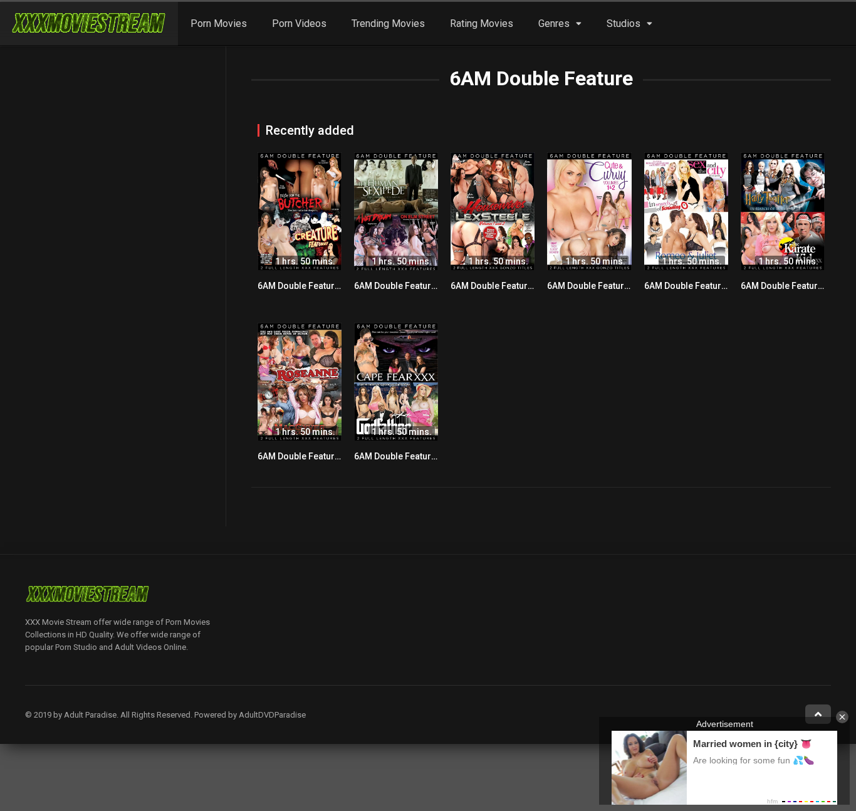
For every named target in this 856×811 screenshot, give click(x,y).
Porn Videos (299, 23)
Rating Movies (481, 23)
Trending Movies (388, 23)
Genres (554, 23)
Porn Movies (219, 23)
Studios (623, 23)
